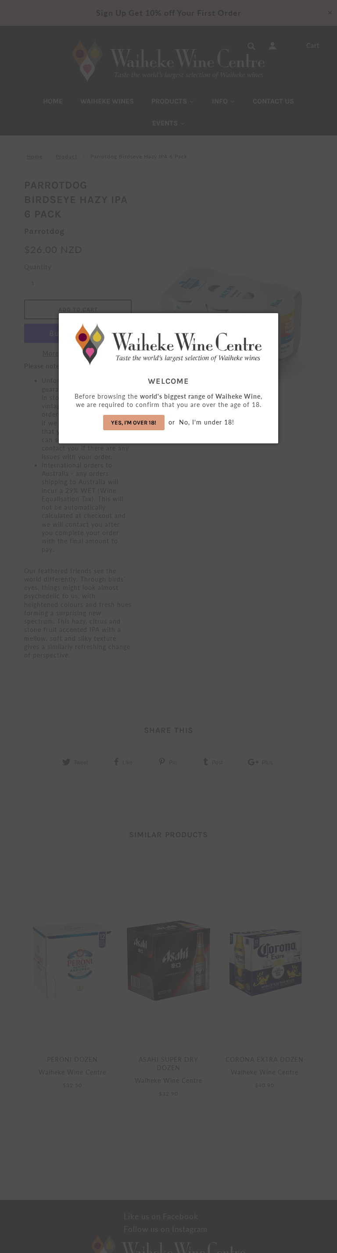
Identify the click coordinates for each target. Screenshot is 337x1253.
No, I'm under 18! (206, 422)
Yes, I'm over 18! (133, 422)
